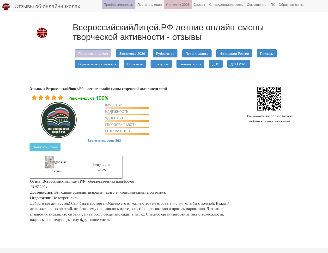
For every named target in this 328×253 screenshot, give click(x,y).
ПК (272, 4)
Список (199, 4)
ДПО (215, 64)
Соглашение (257, 4)
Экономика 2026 (132, 53)
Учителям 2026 (178, 4)
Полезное (135, 64)
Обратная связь (291, 4)
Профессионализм (119, 4)
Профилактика (196, 53)
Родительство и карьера (97, 64)
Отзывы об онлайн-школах (47, 6)
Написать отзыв (45, 146)
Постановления (149, 4)
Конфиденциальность (226, 4)
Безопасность (190, 64)
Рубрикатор (165, 53)
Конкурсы (161, 64)
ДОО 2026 (239, 64)
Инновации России (234, 53)
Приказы (266, 53)
